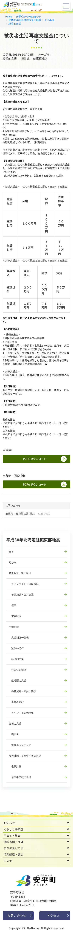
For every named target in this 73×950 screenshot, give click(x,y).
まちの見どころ (13, 848)
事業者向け (16, 702)
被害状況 (15, 616)
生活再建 (49, 20)
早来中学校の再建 (20, 777)
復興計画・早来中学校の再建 (25, 755)
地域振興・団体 (13, 842)
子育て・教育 (12, 835)
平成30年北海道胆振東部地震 (25, 20)
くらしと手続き (13, 829)
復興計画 (15, 766)
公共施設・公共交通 (21, 594)
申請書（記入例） (15, 476)
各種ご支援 (15, 723)
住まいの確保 (17, 669)
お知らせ (9, 823)
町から (12, 562)
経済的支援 (15, 23)
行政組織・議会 (13, 854)
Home (8, 16)
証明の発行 (16, 648)
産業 (12, 605)
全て (11, 551)
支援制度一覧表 (19, 637)
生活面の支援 (17, 680)
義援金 (14, 734)
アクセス (53, 915)
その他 (8, 861)
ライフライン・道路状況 (24, 583)
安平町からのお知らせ (28, 16)
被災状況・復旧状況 (20, 573)
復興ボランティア (20, 745)
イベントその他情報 (21, 712)
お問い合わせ (16, 915)
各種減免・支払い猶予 (22, 691)
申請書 (7, 450)
